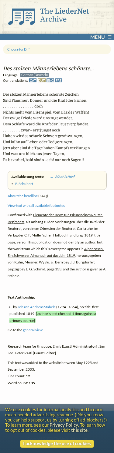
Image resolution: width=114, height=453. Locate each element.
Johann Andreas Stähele (37, 307)
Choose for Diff (18, 49)
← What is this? (59, 177)
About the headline (23, 196)
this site (79, 430)
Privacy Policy (64, 425)
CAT (33, 80)
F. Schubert (24, 183)
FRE (58, 80)
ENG (50, 80)
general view (33, 330)
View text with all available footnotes (36, 205)
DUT (41, 80)
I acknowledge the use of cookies (57, 443)
